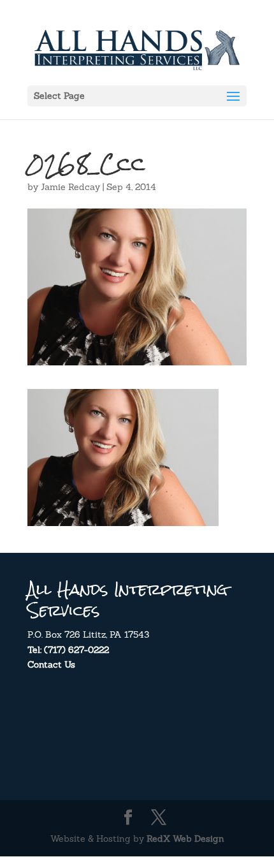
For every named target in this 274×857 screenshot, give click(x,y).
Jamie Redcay (70, 187)
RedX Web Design (185, 838)
